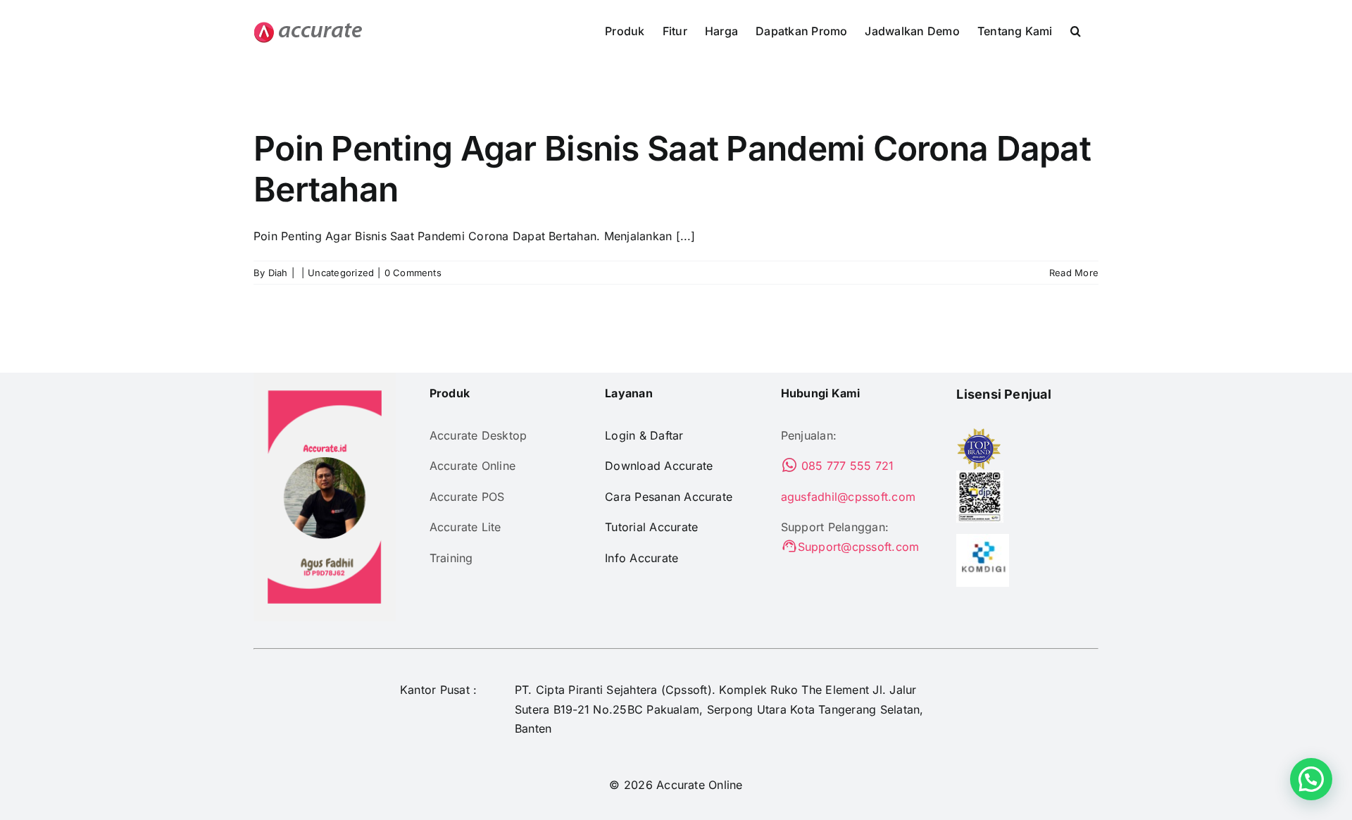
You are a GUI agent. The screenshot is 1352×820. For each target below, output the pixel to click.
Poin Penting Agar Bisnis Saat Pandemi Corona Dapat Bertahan (672, 169)
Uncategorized (341, 272)
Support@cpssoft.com (859, 547)
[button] (1075, 29)
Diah (278, 272)
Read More (1073, 272)
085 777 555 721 (846, 466)
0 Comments (413, 272)
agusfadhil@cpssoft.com (848, 497)
